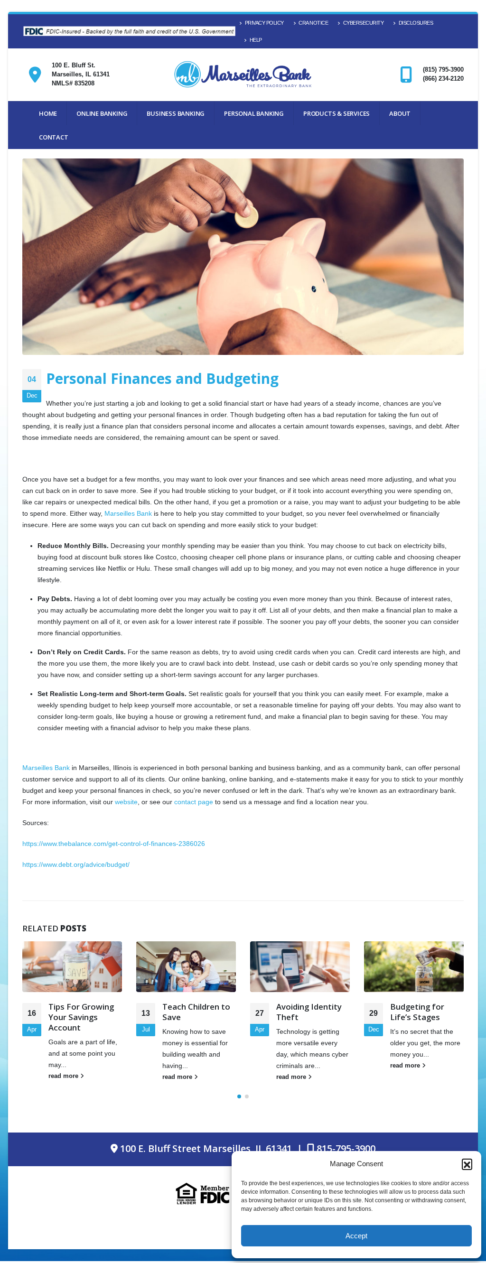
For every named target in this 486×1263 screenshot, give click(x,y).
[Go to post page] (72, 967)
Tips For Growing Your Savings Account (81, 1017)
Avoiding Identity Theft (309, 1011)
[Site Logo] (243, 74)
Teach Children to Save (196, 1011)
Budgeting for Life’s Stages (417, 1011)
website (126, 802)
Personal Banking (254, 113)
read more (64, 1076)
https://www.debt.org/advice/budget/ (76, 864)
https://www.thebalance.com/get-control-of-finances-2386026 (113, 843)
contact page (193, 802)
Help (256, 40)
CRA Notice (313, 23)
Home (48, 113)
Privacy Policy (264, 23)
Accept (356, 1236)
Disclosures (416, 23)
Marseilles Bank (128, 513)
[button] (467, 1164)
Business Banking (176, 113)
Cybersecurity (363, 23)
